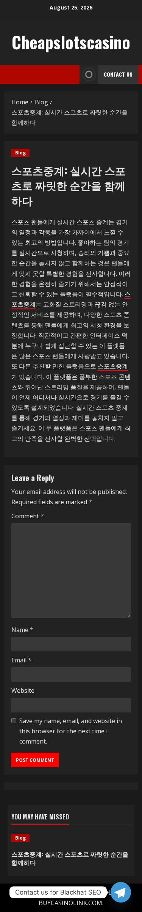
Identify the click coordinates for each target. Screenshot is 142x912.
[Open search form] (71, 74)
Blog (20, 152)
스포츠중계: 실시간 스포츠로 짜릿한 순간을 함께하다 (69, 858)
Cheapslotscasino (71, 42)
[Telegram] (121, 892)
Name (22, 630)
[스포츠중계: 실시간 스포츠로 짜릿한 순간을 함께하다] (71, 838)
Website (22, 690)
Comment (27, 516)
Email (21, 660)
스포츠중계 (113, 366)
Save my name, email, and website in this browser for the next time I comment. (70, 731)
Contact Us (118, 74)
